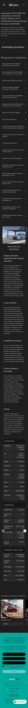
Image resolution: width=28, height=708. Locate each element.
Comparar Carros (8, 683)
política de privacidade (15, 667)
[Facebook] (14, 695)
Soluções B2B (14, 691)
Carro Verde (14, 685)
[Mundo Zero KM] (14, 4)
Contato (21, 685)
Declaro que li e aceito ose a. (15, 667)
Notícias (22, 683)
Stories (7, 685)
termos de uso (20, 666)
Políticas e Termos (14, 688)
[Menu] (4, 5)
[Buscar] (23, 4)
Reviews (16, 683)
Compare (6, 624)
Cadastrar (14, 671)
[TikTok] (17, 695)
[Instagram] (11, 695)
